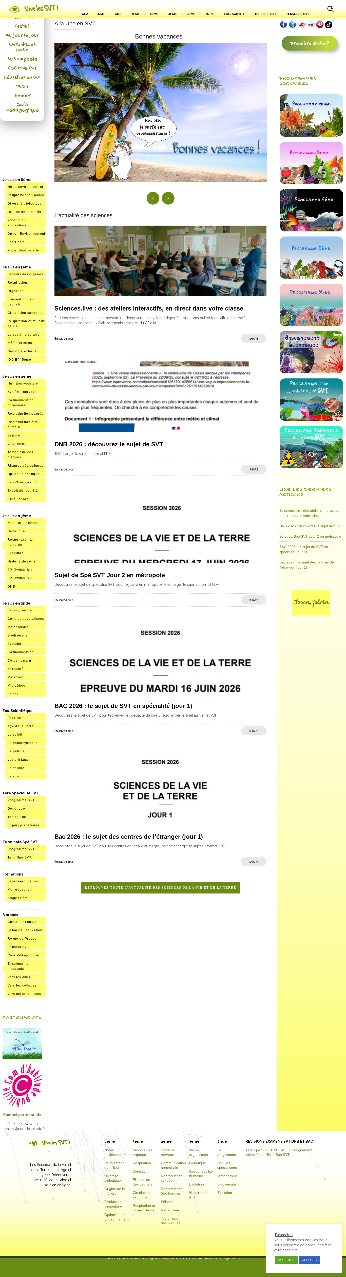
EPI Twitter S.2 (20, 578)
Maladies (15, 677)
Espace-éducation (23, 881)
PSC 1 (22, 86)
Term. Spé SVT (297, 14)
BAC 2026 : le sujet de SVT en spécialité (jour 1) (123, 705)
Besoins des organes (25, 274)
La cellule (16, 768)
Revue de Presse (22, 938)
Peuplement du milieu (26, 195)
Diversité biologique (25, 203)
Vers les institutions (24, 994)
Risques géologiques (25, 465)
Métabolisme (18, 627)
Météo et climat (20, 343)
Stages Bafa (18, 898)
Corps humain (19, 660)
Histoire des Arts (22, 561)
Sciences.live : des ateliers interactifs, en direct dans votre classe (148, 308)
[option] (160, 107)
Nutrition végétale (23, 383)
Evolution (16, 553)
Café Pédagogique (22, 108)
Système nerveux (22, 392)
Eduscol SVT (18, 947)
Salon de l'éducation (25, 930)
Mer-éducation (20, 889)
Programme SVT (21, 800)
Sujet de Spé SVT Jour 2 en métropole (109, 575)
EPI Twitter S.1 (20, 570)
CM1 (101, 14)
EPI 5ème (19, 359)
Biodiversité (18, 635)
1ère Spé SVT (256, 1150)
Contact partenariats (22, 1115)
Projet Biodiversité (23, 250)
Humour (22, 96)
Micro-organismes (23, 523)
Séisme (14, 435)
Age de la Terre (21, 726)
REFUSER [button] (309, 1260)
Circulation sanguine (25, 313)
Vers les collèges (22, 985)
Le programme (20, 610)
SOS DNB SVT (22, 68)
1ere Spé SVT (265, 14)
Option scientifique (24, 474)
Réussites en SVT (22, 77)
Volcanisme (17, 444)
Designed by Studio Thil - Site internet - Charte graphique (200, 1258)
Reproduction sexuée (26, 413)
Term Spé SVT (19, 857)
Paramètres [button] (284, 1235)
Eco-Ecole (16, 242)
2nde (209, 14)
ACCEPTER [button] (286, 1260)
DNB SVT (278, 1150)
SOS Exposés (22, 59)
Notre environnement (25, 187)
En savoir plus (63, 338)
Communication (21, 652)
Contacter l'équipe (23, 922)
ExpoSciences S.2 (23, 490)
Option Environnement (26, 233)
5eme (154, 14)
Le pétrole (16, 751)
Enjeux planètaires (24, 825)
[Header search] (331, 9)
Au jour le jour (22, 35)
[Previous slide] (153, 198)
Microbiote (16, 685)
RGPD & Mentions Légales (140, 1258)
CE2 (85, 14)
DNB (11, 586)
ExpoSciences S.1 (23, 482)
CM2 (118, 14)
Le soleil (15, 734)
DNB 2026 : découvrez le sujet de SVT (108, 444)
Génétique (16, 531)
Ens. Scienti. (234, 14)
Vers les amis (19, 977)
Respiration (17, 282)
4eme (172, 14)
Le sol (13, 694)
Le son (13, 776)
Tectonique (17, 817)
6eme (135, 14)
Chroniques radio (22, 47)
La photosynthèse (22, 743)
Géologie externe (22, 351)
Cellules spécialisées (26, 619)
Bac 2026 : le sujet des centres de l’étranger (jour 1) (128, 836)
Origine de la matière (26, 212)
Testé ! (22, 26)
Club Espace (18, 499)
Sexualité (16, 669)
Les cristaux (18, 759)
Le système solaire (24, 334)
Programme (17, 718)
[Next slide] (168, 198)
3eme (191, 14)
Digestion (16, 291)
